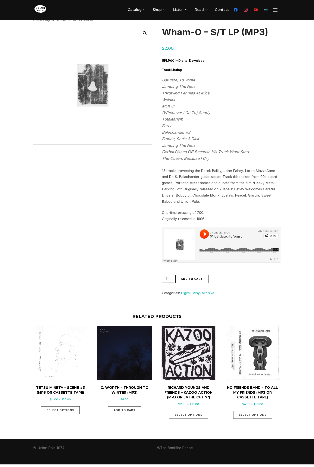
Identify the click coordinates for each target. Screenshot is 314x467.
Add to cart (192, 278)
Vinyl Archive (203, 293)
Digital (49, 20)
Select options (60, 410)
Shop (157, 10)
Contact (222, 10)
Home (37, 20)
